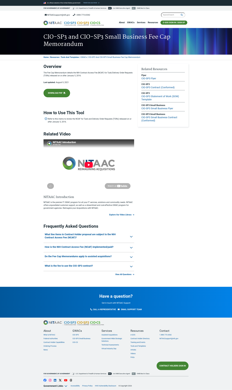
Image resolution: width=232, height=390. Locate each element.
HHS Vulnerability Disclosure (105, 386)
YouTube (65, 380)
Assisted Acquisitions (109, 335)
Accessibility (75, 386)
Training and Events (137, 342)
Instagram (50, 380)
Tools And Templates (70, 57)
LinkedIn (55, 380)
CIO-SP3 (75, 335)
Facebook (45, 380)
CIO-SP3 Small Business (81, 338)
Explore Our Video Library (120, 215)
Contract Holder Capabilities (54, 342)
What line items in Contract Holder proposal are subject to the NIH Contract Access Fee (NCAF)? (80, 236)
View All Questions (123, 274)
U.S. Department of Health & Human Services (91, 8)
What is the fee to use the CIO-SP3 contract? (69, 265)
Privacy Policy (87, 386)
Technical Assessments (110, 345)
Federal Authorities (51, 338)
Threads (71, 380)
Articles (133, 350)
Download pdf (55, 93)
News (46, 350)
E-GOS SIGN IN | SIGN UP (174, 22)
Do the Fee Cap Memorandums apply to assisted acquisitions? (78, 256)
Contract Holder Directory (140, 338)
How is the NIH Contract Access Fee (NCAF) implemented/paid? (79, 246)
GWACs (130, 22)
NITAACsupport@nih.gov (58, 15)
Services (141, 22)
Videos (133, 353)
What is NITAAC (49, 335)
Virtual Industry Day (109, 349)
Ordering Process (50, 346)
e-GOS (132, 335)
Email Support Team (131, 309)
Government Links (53, 385)
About (122, 22)
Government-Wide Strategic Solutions (112, 340)
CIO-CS (75, 342)
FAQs (132, 357)
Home (46, 57)
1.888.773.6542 (82, 15)
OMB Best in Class (143, 8)
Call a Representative (104, 309)
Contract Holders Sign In (172, 366)
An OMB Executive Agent (121, 8)
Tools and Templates (138, 346)
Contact (164, 330)
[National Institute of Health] (110, 8)
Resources (153, 22)
